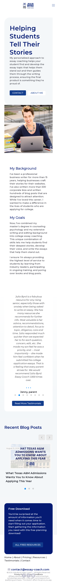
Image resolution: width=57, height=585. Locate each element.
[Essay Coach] (28, 5)
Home (8, 557)
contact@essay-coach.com (30, 569)
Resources (39, 557)
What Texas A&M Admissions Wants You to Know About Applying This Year (26, 477)
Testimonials (11, 560)
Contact (25, 560)
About (17, 557)
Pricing (27, 557)
